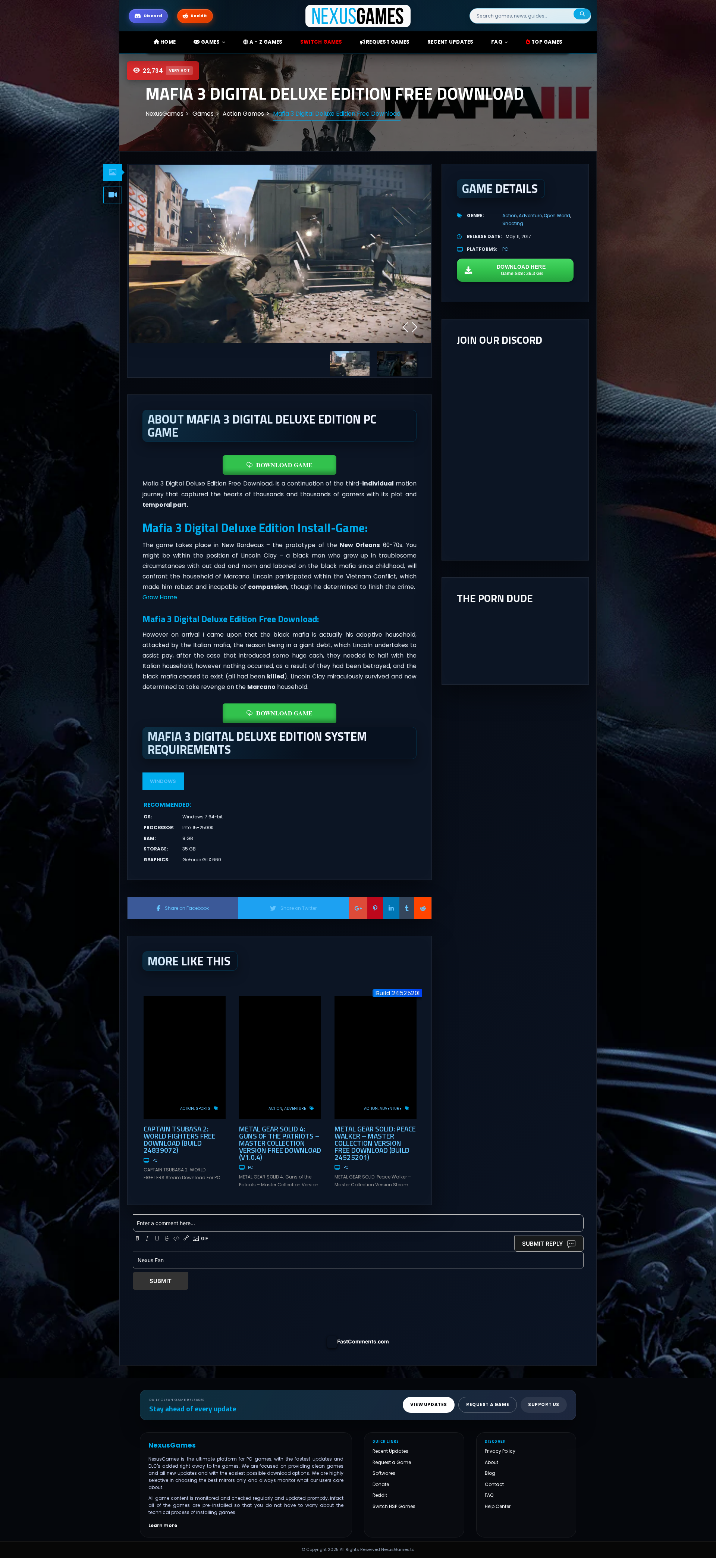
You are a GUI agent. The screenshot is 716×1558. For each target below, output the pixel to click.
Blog (490, 1473)
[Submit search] (582, 14)
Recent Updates (390, 1451)
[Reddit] (422, 908)
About (491, 1462)
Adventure (295, 1108)
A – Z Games (265, 42)
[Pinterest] (375, 908)
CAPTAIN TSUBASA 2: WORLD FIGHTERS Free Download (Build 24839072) (180, 1139)
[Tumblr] (406, 908)
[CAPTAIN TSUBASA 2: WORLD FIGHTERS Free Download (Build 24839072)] (185, 1057)
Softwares (384, 1473)
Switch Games (321, 42)
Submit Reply (542, 1243)
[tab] (112, 172)
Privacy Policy (500, 1451)
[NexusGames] (358, 15)
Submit (161, 1280)
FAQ (496, 42)
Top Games (546, 42)
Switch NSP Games (394, 1506)
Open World (557, 215)
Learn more (162, 1526)
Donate (381, 1484)
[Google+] (358, 908)
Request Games (387, 42)
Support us (543, 1405)
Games (210, 42)
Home (167, 42)
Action (187, 1108)
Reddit (380, 1495)
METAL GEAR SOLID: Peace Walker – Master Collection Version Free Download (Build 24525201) (375, 1142)
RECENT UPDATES (450, 42)
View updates (428, 1405)
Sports (203, 1108)
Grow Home (159, 597)
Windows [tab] (163, 781)
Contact (494, 1484)
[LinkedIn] (391, 908)
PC (155, 1160)
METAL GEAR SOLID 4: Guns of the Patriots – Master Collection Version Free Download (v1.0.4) (280, 1142)
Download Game (284, 464)
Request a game (487, 1405)
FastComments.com (363, 1341)
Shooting (512, 223)
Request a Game (392, 1462)
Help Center (498, 1506)
